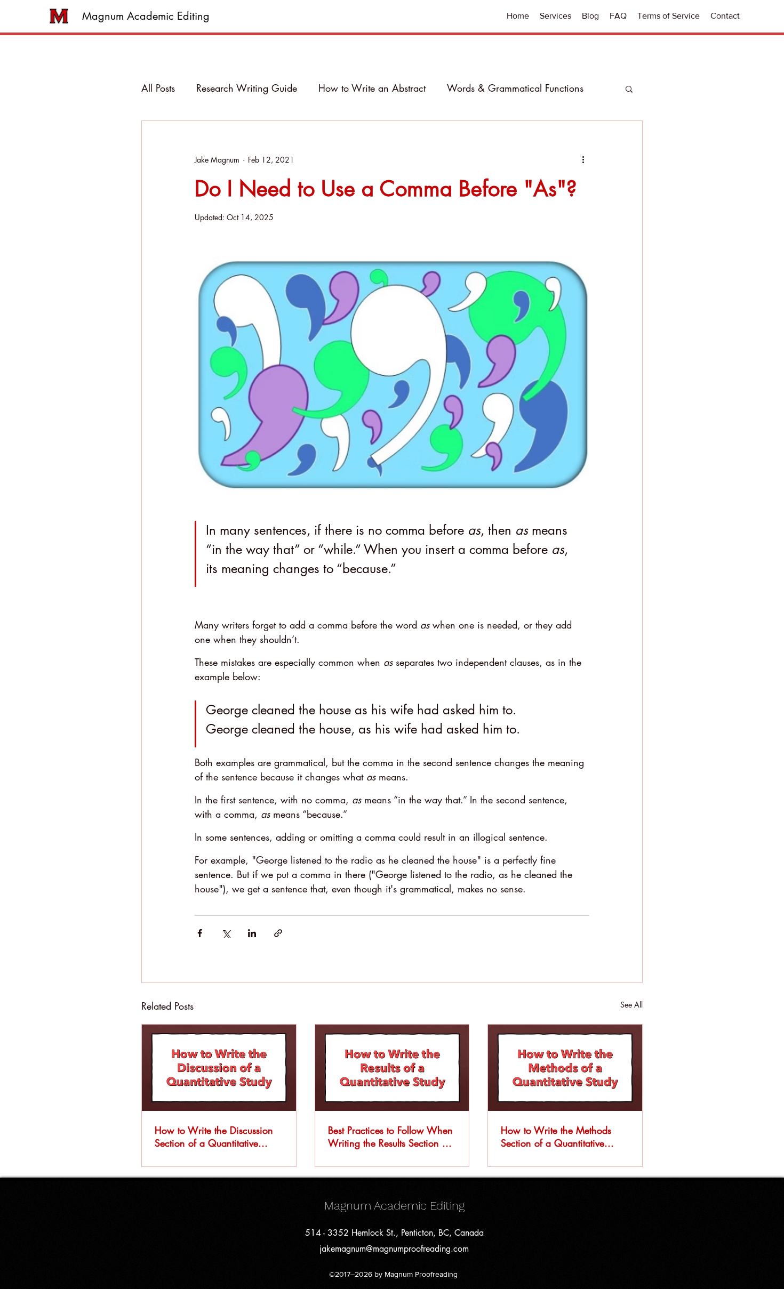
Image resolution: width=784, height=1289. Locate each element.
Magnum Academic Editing (146, 16)
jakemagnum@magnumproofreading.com (394, 1248)
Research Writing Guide (246, 88)
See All (631, 1005)
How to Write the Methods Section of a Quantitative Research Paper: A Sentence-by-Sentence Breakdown (560, 1136)
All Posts (158, 88)
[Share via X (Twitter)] (226, 933)
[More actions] (583, 159)
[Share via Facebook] (200, 933)
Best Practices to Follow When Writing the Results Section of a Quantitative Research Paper (390, 1136)
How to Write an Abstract (372, 88)
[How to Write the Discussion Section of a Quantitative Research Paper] (219, 1068)
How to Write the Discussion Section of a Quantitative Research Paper (214, 1136)
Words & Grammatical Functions (515, 88)
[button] (555, 16)
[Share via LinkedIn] (252, 933)
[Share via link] (278, 933)
